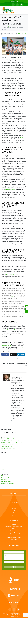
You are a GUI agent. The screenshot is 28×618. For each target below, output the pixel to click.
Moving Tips (4, 479)
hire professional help (8, 296)
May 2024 (3, 461)
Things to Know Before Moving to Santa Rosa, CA (11, 440)
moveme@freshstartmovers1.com (14, 533)
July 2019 (3, 469)
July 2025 (3, 459)
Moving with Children (6, 481)
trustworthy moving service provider (11, 329)
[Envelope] (21, 4)
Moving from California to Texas (8, 448)
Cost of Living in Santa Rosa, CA (8, 438)
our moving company (7, 345)
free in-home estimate (10, 189)
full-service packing (10, 274)
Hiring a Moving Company (8, 34)
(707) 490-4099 (14, 1)
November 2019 (4, 467)
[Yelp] (17, 4)
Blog (2, 475)
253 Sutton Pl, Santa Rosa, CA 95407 (14, 526)
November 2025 (4, 455)
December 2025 (4, 453)
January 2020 (4, 463)
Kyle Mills (13, 375)
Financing (7, 4)
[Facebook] (13, 4)
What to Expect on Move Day (7, 483)
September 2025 (4, 457)
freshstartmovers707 (21, 33)
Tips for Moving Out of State (7, 446)
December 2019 (4, 465)
